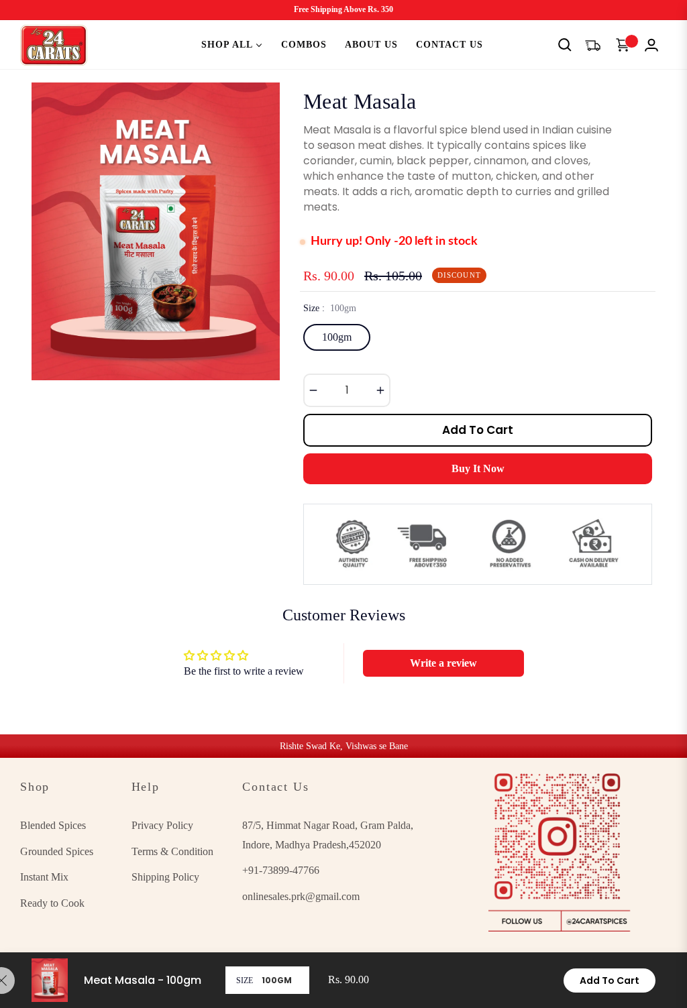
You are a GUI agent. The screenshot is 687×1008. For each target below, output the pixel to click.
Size (244, 980)
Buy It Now (478, 468)
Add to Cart (609, 980)
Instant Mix (44, 877)
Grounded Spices (56, 851)
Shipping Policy (165, 877)
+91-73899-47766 (280, 870)
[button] (565, 45)
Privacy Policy (162, 825)
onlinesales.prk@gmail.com (301, 896)
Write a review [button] (443, 663)
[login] (651, 44)
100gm (337, 337)
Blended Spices (53, 825)
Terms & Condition (172, 851)
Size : (329, 308)
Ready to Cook (52, 903)
